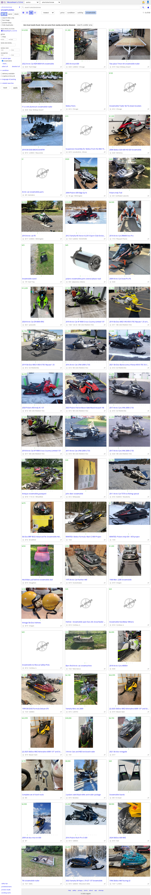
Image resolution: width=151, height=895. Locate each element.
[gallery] (31, 12)
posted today (6, 23)
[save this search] (148, 7)
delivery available (8, 73)
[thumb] (27, 12)
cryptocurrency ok (8, 76)
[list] (23, 12)
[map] (35, 12)
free (4, 37)
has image (6, 20)
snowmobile (7, 61)
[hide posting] (61, 67)
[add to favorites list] (23, 67)
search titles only (8, 18)
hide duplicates (7, 25)
